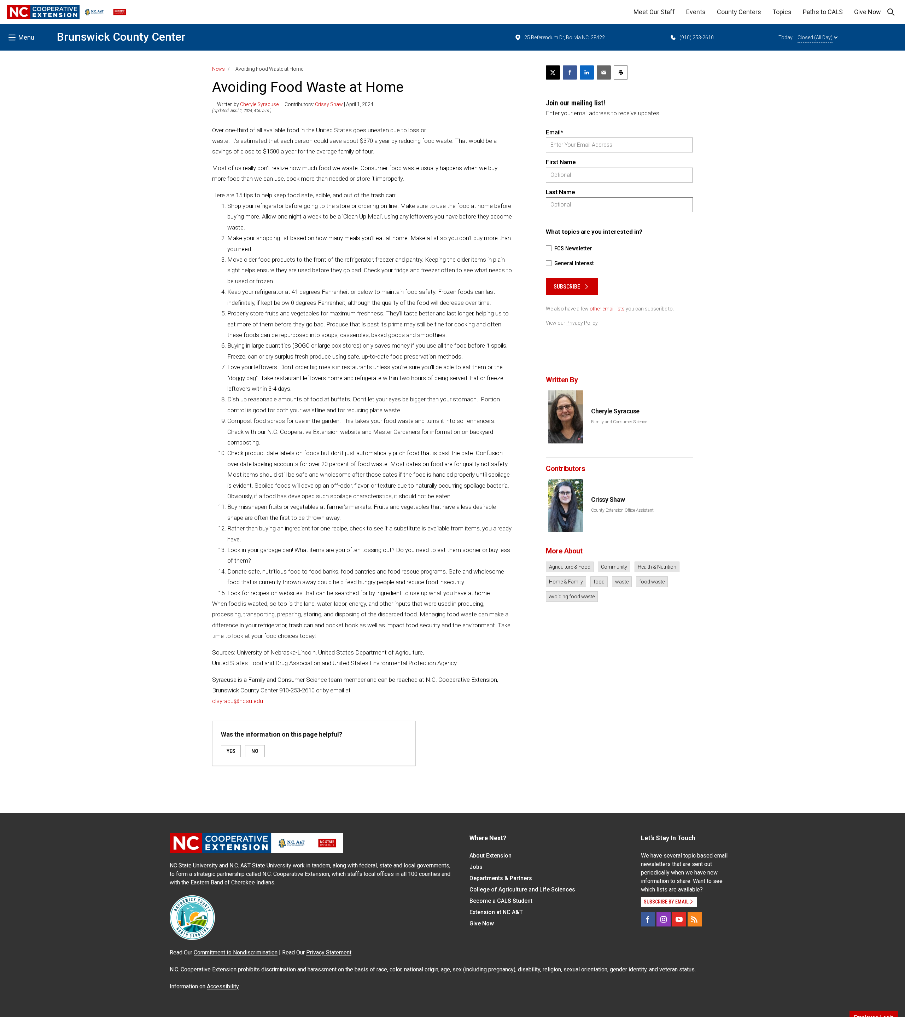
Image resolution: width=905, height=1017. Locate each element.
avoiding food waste (572, 596)
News (218, 69)
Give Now (867, 12)
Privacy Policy (582, 323)
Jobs (476, 867)
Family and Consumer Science (619, 421)
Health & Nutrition (657, 567)
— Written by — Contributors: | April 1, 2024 (292, 104)
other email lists (607, 309)
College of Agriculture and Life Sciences (522, 889)
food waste (652, 582)
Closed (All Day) (815, 37)
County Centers (739, 12)
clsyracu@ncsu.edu (237, 700)
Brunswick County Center (121, 36)
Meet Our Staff (654, 12)
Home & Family (566, 582)
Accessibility (223, 986)
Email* (554, 132)
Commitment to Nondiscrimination (236, 952)
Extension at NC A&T (496, 912)
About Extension (490, 855)
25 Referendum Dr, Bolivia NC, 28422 (564, 37)
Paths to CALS (823, 12)
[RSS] (695, 919)
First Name (561, 161)
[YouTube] (679, 919)
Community (614, 567)
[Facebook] (648, 919)
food (599, 582)
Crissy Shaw (329, 104)
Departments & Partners (500, 878)
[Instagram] (663, 919)
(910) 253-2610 (696, 37)
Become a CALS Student (500, 900)
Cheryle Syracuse (259, 104)
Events (696, 12)
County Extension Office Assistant (622, 510)
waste (622, 582)
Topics (782, 12)
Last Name (560, 192)
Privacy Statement (328, 952)
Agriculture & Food (569, 567)
